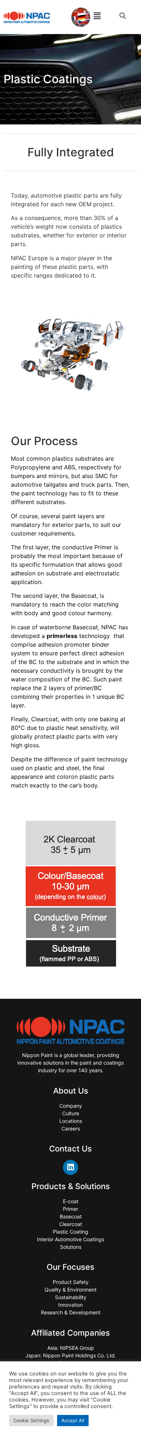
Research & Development (71, 1312)
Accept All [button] (72, 1420)
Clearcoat (70, 1224)
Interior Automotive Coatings (70, 1239)
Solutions (70, 1247)
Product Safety (71, 1282)
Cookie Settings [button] (31, 1420)
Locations (70, 1121)
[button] (123, 15)
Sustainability (70, 1297)
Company (70, 1106)
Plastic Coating (70, 1232)
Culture (70, 1113)
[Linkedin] (70, 1167)
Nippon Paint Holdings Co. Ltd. (79, 1355)
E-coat (70, 1201)
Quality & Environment (70, 1289)
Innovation (70, 1305)
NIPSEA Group (77, 1348)
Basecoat (71, 1216)
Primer (70, 1209)
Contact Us (70, 1148)
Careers (70, 1128)
